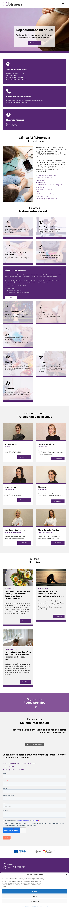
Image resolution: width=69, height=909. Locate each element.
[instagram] (36, 707)
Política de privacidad (36, 906)
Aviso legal (46, 906)
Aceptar (34, 891)
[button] (66, 875)
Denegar (34, 896)
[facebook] (33, 707)
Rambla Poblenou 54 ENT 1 (15, 74)
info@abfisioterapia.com (19, 102)
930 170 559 (25, 101)
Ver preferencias (34, 901)
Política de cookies (25, 906)
